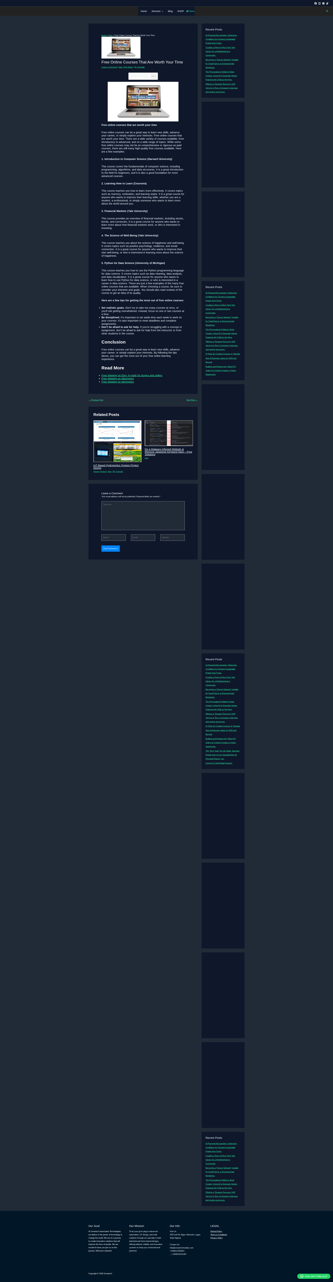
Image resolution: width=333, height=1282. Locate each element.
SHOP (180, 11)
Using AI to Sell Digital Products (219, 763)
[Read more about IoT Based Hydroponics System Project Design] (117, 441)
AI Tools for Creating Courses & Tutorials (223, 354)
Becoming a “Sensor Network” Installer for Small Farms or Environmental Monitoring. (222, 64)
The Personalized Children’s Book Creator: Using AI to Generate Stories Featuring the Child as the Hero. (221, 76)
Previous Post (96, 400)
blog (120, 67)
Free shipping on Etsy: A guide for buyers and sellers (131, 375)
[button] (162, 11)
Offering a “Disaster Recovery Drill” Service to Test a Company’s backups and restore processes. (222, 88)
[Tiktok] (327, 3)
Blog (170, 11)
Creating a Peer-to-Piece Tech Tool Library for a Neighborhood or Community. (220, 51)
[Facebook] (315, 3)
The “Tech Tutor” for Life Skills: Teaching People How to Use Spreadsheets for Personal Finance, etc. (222, 755)
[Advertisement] (223, 145)
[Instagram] (323, 3)
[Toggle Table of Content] (152, 76)
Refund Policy (216, 1231)
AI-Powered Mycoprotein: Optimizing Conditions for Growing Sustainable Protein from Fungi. (221, 39)
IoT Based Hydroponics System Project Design (116, 466)
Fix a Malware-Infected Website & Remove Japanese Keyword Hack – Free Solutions (168, 452)
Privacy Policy (216, 1238)
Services (156, 11)
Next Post (192, 400)
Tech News (128, 67)
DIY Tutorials (118, 472)
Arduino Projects (100, 472)
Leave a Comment (109, 67)
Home (144, 11)
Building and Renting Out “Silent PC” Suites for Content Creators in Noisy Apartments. (221, 370)
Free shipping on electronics (117, 378)
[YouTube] (319, 3)
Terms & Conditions (218, 1235)
